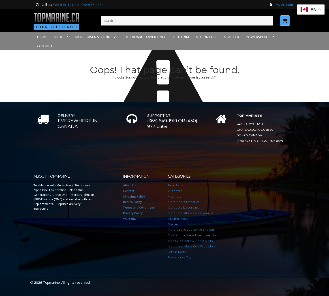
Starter (231, 36)
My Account (284, 4)
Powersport (257, 36)
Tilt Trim (180, 36)
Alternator (207, 36)
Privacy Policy (133, 213)
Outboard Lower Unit (144, 36)
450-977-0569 (92, 4)
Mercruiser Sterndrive (96, 36)
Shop (58, 36)
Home (42, 36)
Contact (128, 191)
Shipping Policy (134, 196)
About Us (129, 185)
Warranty (130, 219)
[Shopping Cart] (285, 20)
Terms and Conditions (138, 207)
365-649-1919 (64, 4)
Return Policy (132, 202)
